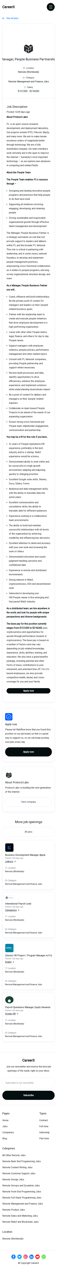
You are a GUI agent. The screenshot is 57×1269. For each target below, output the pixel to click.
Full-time (43, 1126)
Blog (4, 1138)
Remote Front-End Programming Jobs (21, 1191)
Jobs (5, 1126)
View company (28, 801)
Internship (44, 1132)
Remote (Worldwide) (12, 1238)
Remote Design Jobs (13, 1179)
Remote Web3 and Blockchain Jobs (20, 1221)
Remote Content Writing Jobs (17, 1167)
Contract (43, 1120)
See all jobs (10, 18)
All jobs (28, 831)
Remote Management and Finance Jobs (22, 1203)
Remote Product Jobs (13, 1209)
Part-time (44, 1138)
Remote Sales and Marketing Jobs (20, 1215)
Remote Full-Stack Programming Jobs (21, 1197)
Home (5, 1120)
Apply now (28, 690)
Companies (8, 1132)
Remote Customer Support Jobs (18, 1173)
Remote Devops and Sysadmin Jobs (21, 1185)
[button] (51, 7)
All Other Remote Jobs (14, 1155)
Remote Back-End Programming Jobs (21, 1161)
